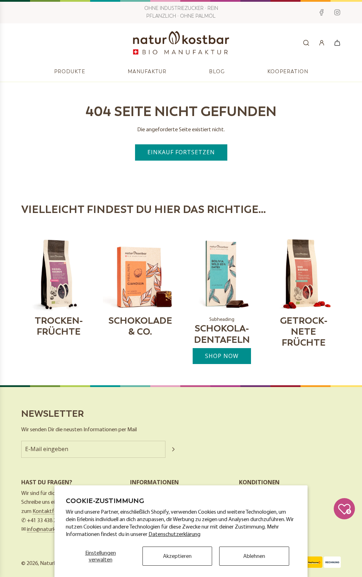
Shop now (222, 356)
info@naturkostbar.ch (52, 528)
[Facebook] (321, 12)
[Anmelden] (321, 43)
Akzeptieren (177, 555)
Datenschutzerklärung (174, 533)
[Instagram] (337, 12)
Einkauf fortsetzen (181, 152)
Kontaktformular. (53, 510)
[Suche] (306, 43)
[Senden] (173, 449)
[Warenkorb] (337, 43)
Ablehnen (254, 555)
